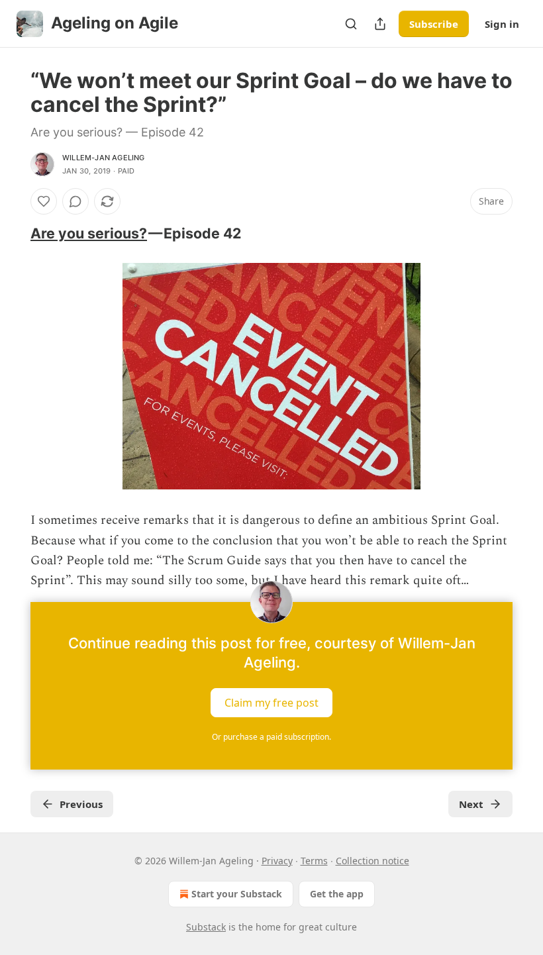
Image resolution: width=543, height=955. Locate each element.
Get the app (337, 893)
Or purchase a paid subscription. (271, 736)
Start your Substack (236, 893)
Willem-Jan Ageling (103, 157)
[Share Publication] (380, 24)
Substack (206, 927)
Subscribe (433, 23)
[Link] (12, 233)
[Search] (351, 24)
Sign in (502, 23)
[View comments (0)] (75, 201)
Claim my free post (271, 702)
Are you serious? (88, 233)
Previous (81, 804)
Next (471, 804)
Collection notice (372, 860)
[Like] (43, 201)
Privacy (277, 860)
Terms (314, 860)
